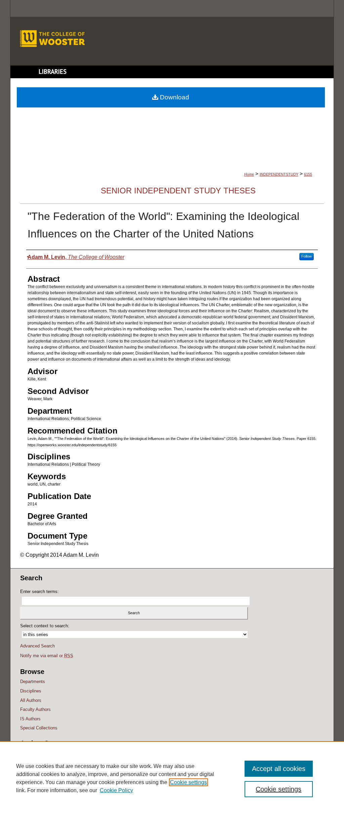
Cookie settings (188, 782)
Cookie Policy (116, 790)
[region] (172, 778)
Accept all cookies (278, 768)
